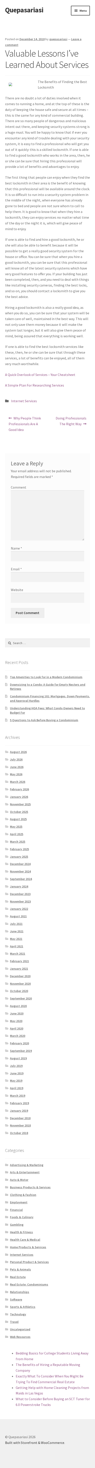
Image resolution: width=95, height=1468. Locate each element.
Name (16, 548)
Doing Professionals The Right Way (70, 421)
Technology (18, 1314)
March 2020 (17, 1036)
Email (16, 569)
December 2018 (20, 1118)
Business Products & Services (30, 1187)
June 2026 (16, 767)
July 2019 (16, 1066)
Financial (16, 1210)
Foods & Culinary (21, 1217)
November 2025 (20, 804)
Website (17, 590)
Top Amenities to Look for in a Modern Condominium (46, 677)
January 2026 (19, 797)
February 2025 (19, 849)
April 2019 (16, 1088)
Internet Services (24, 401)
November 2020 (20, 984)
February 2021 (19, 961)
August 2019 (18, 1058)
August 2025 (18, 819)
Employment (18, 1202)
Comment (18, 487)
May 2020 (16, 1021)
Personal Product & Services (29, 1262)
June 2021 (16, 931)
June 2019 (16, 1073)
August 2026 (18, 752)
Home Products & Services (28, 1247)
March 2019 (17, 1096)
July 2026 (16, 759)
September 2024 (21, 879)
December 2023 (20, 894)
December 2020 (20, 976)
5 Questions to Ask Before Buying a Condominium (44, 720)
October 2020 (19, 991)
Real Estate (18, 1277)
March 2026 (17, 782)
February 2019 (19, 1103)
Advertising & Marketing (26, 1165)
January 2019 (19, 1111)
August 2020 (18, 1006)
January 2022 (19, 909)
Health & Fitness (21, 1232)
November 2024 (20, 871)
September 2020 (21, 998)
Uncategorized (20, 1329)
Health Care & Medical (25, 1240)
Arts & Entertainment (25, 1172)
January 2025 (19, 857)
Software (16, 1299)
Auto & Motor (19, 1180)
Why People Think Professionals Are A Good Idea (25, 424)
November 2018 (20, 1125)
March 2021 (17, 954)
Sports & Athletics (22, 1307)
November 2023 (20, 901)
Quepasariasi (24, 10)
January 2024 (19, 886)
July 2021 (16, 924)
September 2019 (21, 1051)
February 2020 (19, 1043)
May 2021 (16, 939)
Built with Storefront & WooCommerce (34, 1442)
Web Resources (20, 1337)
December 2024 (20, 864)
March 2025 (17, 842)
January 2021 (19, 969)
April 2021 (16, 946)
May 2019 (16, 1081)
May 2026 (16, 774)
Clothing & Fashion (23, 1195)
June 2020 (16, 1013)
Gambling (16, 1225)
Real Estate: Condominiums (29, 1284)
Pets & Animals (20, 1269)
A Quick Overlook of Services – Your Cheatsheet (40, 374)
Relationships (19, 1292)
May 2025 (16, 827)
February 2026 (19, 789)
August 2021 (18, 916)
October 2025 (19, 812)
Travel (14, 1322)
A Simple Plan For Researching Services (34, 385)
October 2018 (19, 1133)
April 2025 (16, 834)
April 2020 (16, 1028)
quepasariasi (58, 39)
